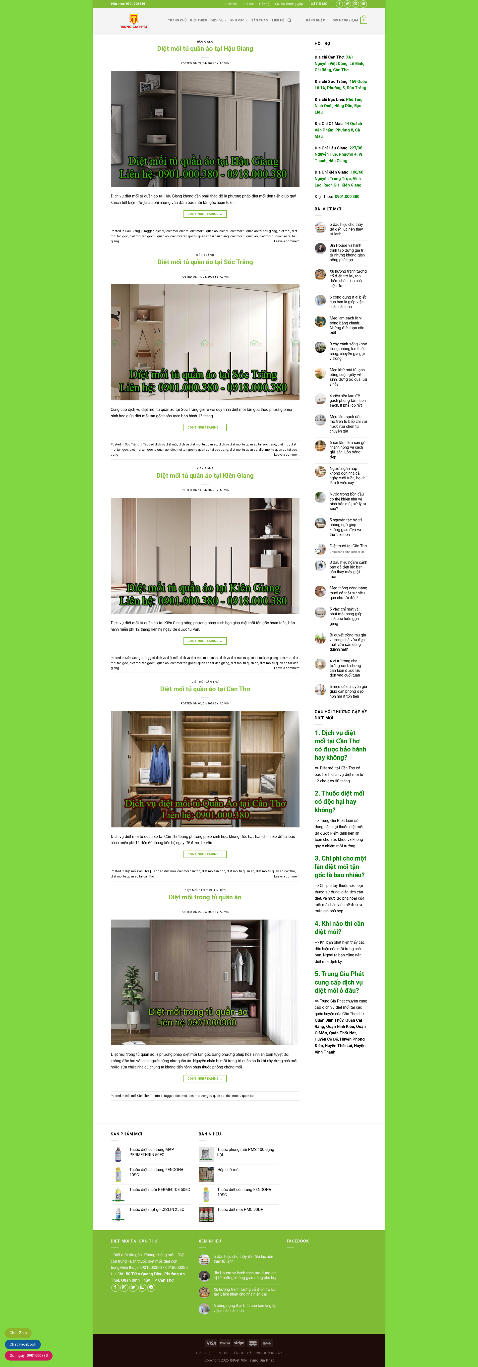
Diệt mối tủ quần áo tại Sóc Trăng (205, 262)
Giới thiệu (232, 4)
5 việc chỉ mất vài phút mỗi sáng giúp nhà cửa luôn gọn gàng (345, 616)
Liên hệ (264, 4)
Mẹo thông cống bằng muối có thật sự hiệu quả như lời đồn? (348, 593)
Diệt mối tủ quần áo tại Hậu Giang (205, 48)
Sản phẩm (260, 20)
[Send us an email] (355, 3)
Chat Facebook (23, 1344)
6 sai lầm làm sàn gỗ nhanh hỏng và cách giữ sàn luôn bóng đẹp (347, 449)
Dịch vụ (217, 20)
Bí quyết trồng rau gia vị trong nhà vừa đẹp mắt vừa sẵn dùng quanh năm (347, 642)
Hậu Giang (205, 41)
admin (225, 63)
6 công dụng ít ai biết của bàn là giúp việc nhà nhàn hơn (347, 302)
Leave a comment (286, 241)
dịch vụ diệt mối (166, 231)
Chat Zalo (18, 1333)
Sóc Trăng (205, 255)
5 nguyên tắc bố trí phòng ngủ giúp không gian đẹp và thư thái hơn (345, 527)
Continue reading (205, 214)
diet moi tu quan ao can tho (275, 871)
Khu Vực (237, 20)
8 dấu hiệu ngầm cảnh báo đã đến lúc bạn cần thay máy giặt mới (348, 569)
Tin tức (249, 4)
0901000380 (150, 1267)
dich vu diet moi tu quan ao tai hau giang (248, 231)
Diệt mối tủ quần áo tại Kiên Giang (205, 475)
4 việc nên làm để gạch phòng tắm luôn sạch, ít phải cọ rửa (347, 400)
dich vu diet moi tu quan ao (198, 231)
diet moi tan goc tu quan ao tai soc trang (199, 449)
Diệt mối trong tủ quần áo (205, 897)
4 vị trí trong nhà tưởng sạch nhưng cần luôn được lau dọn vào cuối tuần (345, 668)
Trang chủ (177, 20)
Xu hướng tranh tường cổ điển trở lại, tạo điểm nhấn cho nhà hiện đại (347, 278)
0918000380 (176, 1267)
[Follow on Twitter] (347, 3)
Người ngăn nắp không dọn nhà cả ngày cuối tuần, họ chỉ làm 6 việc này (347, 475)
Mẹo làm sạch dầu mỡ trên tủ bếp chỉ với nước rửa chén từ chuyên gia (348, 424)
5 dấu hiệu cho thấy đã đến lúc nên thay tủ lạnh (346, 229)
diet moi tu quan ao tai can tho (132, 876)
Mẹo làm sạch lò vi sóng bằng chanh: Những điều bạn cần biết (346, 325)
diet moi (284, 231)
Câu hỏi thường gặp (289, 4)
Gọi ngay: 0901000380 (29, 1355)
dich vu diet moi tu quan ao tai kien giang (249, 658)
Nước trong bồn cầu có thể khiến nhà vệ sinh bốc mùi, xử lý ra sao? (347, 501)
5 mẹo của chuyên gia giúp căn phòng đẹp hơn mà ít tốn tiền (348, 691)
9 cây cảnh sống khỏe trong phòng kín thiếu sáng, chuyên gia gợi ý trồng (348, 351)
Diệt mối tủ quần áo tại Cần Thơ (205, 689)
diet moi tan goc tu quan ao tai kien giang (199, 663)
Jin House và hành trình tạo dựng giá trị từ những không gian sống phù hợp (346, 252)
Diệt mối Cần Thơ (205, 682)
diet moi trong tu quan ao (206, 1096)
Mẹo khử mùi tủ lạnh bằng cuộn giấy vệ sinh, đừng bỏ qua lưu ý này (348, 377)
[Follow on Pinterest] (363, 3)
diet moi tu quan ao (244, 236)
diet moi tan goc (213, 871)
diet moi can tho (188, 871)
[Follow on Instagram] (124, 1288)
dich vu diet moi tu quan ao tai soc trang (247, 444)
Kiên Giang (205, 468)
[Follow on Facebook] (339, 3)
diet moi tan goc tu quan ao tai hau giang (199, 236)
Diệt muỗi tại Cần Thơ (347, 546)
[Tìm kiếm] (289, 20)
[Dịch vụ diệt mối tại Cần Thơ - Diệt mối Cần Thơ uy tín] (136, 20)
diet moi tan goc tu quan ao (149, 236)
